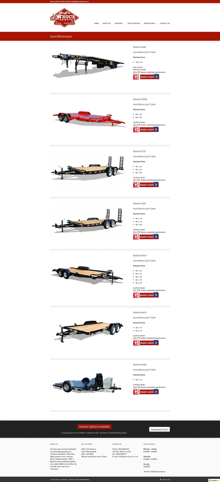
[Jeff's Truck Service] (64, 26)
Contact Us (165, 23)
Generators (150, 23)
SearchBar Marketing (82, 479)
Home (96, 23)
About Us (107, 23)
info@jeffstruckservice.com (79, 1)
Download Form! (159, 429)
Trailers (119, 23)
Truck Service (133, 23)
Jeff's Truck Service (61, 479)
